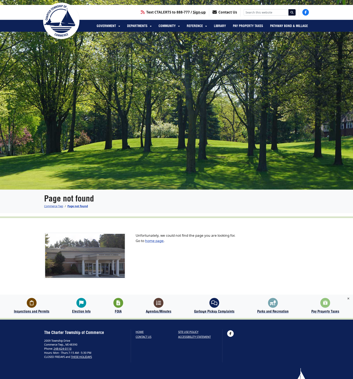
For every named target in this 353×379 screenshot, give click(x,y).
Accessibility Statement (194, 337)
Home (140, 332)
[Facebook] (305, 12)
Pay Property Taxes (248, 26)
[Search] (292, 12)
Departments (137, 26)
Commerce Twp (53, 206)
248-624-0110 (62, 349)
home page (154, 240)
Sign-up (199, 12)
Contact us (143, 337)
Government (107, 26)
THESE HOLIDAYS (81, 357)
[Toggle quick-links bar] (348, 298)
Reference (195, 26)
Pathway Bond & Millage (289, 26)
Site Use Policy (188, 332)
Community (167, 26)
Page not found (77, 206)
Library (220, 26)
